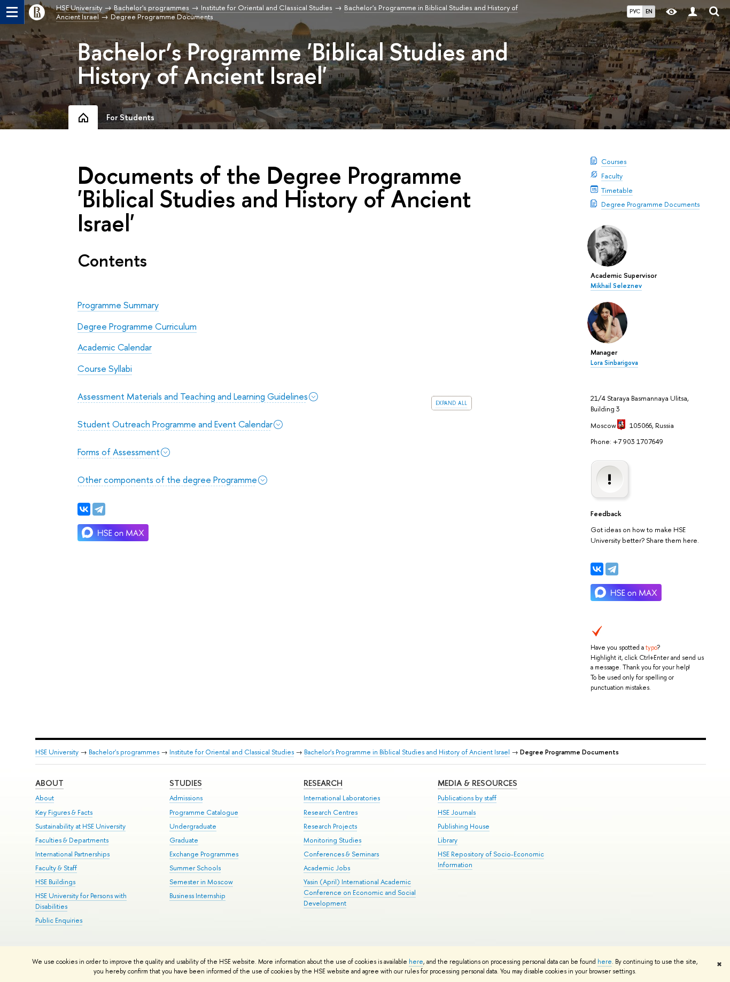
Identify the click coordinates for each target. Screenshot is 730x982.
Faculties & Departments (71, 840)
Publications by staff (467, 797)
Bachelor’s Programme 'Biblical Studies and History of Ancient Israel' (292, 63)
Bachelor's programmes (124, 752)
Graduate (183, 840)
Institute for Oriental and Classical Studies (231, 752)
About (49, 783)
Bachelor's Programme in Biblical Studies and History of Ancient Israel (407, 752)
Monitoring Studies (332, 840)
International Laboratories (342, 797)
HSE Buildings (55, 881)
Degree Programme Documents (650, 204)
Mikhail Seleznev (616, 286)
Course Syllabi (104, 368)
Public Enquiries (58, 920)
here (416, 961)
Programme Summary (118, 305)
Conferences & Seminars (341, 854)
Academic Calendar (114, 347)
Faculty (612, 176)
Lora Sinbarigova (614, 362)
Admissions (186, 797)
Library (447, 840)
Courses (613, 161)
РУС (635, 11)
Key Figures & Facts (63, 812)
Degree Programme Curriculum (137, 326)
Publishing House (464, 826)
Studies (185, 783)
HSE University (57, 752)
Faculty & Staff (56, 867)
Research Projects (330, 826)
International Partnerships (72, 854)
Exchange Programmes (203, 854)
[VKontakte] (597, 569)
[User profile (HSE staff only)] (693, 12)
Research (323, 783)
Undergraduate (192, 826)
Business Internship (197, 895)
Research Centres (331, 812)
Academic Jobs (327, 867)
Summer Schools (195, 867)
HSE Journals (457, 812)
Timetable (617, 190)
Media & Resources (477, 783)
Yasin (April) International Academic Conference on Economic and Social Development (360, 892)
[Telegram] (611, 569)
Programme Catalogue (203, 812)
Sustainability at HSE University (80, 826)
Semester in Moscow (201, 881)
